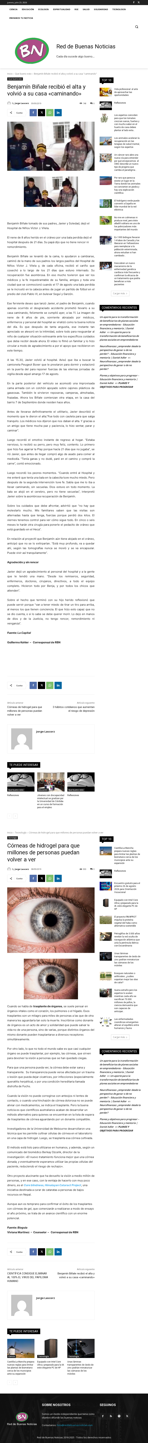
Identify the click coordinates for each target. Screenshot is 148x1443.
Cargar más (119, 293)
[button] (136, 27)
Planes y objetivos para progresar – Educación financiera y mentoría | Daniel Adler (119, 379)
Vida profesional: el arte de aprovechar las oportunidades (126, 92)
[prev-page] (9, 816)
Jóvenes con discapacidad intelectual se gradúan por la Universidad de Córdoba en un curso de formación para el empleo (50, 801)
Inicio (10, 73)
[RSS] (111, 1416)
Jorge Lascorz (22, 103)
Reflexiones (13, 795)
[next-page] (15, 816)
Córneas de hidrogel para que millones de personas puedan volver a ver (24, 710)
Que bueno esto (23, 73)
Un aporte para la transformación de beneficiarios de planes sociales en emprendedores (119, 336)
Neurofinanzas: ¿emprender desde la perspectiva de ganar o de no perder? (120, 365)
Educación (43, 790)
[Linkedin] (58, 112)
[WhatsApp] (49, 112)
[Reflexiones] (20, 782)
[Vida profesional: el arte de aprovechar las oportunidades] (106, 92)
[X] (139, 3)
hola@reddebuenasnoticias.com (75, 1425)
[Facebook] (134, 3)
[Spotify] (119, 1416)
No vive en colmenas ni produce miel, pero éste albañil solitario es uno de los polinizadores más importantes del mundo (127, 223)
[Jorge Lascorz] (9, 103)
